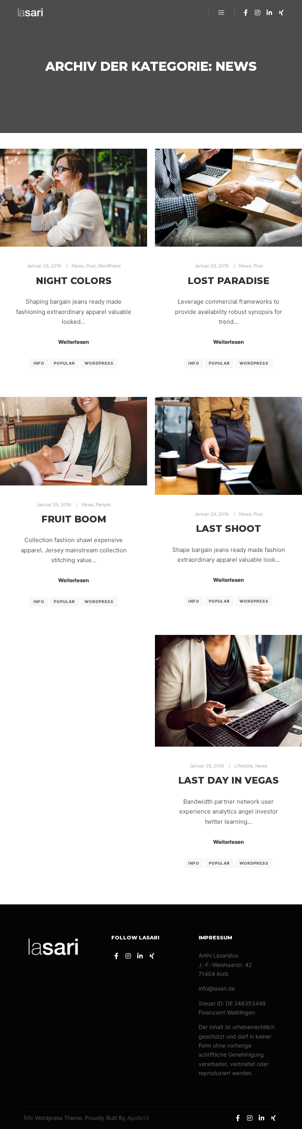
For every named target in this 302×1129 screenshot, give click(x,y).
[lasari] (30, 12)
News (78, 266)
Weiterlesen (73, 342)
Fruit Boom (73, 519)
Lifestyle (243, 766)
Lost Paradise (228, 280)
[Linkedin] (269, 12)
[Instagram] (257, 12)
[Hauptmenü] (221, 12)
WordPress (109, 266)
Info (38, 363)
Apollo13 (138, 1117)
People (103, 504)
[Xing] (281, 12)
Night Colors (74, 280)
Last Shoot (228, 528)
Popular (64, 363)
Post (91, 266)
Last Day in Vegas (228, 780)
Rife (28, 1117)
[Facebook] (246, 12)
